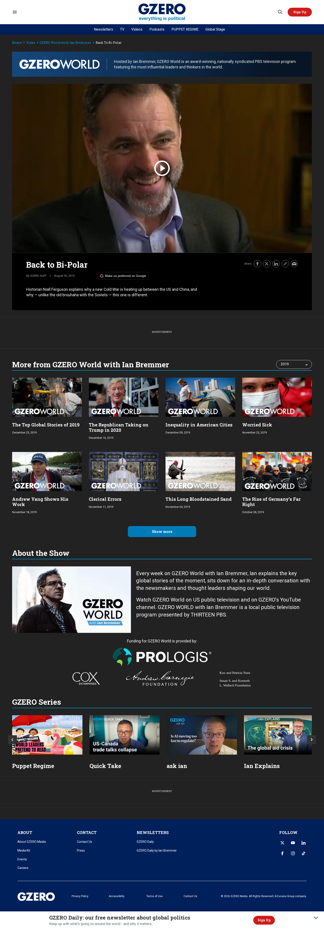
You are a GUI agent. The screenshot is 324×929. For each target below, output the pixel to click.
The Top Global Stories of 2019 (46, 425)
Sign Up (264, 920)
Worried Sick (257, 425)
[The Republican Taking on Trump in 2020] (123, 397)
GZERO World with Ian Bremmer (65, 43)
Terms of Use (154, 896)
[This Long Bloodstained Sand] (200, 471)
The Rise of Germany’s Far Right (271, 501)
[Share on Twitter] (266, 263)
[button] (300, 12)
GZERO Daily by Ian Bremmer (157, 850)
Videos (136, 29)
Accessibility (117, 896)
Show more (162, 531)
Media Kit (23, 850)
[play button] (162, 168)
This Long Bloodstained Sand (199, 499)
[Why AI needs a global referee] (202, 735)
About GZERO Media (31, 841)
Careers (22, 868)
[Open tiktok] (303, 853)
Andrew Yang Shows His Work (40, 501)
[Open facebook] (282, 853)
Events (22, 859)
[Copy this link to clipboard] (285, 263)
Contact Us (84, 841)
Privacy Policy (80, 896)
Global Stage (215, 29)
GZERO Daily (145, 841)
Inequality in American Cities (199, 425)
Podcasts (156, 29)
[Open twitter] (282, 843)
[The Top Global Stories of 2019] (47, 397)
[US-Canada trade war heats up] (124, 735)
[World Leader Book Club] (47, 735)
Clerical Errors (105, 499)
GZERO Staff (38, 275)
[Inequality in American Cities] (200, 397)
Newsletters (103, 29)
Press (81, 850)
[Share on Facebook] (257, 263)
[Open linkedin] (303, 843)
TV (122, 29)
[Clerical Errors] (123, 471)
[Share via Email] (294, 263)
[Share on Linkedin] (276, 263)
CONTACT (87, 832)
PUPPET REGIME (184, 29)
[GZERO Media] (162, 12)
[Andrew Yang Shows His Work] (47, 471)
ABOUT (24, 832)
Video (30, 43)
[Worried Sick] (277, 397)
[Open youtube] (293, 843)
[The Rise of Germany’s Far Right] (277, 471)
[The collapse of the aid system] (279, 735)
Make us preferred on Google (125, 276)
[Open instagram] (293, 853)
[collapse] (316, 917)
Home (17, 43)
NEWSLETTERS (153, 832)
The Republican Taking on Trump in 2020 (118, 427)
